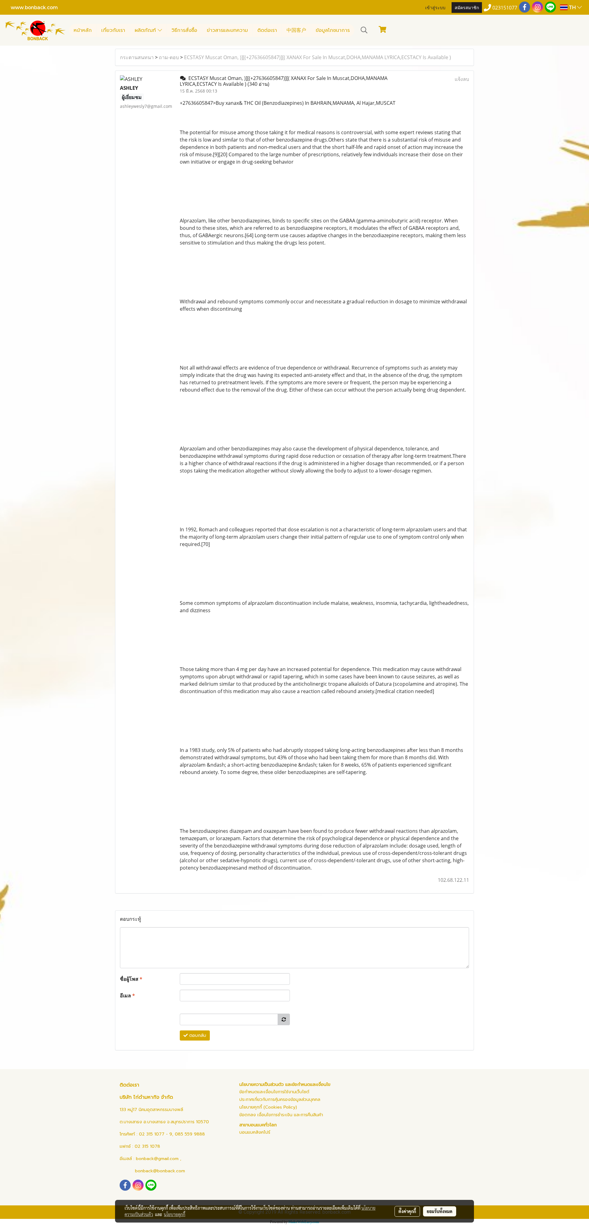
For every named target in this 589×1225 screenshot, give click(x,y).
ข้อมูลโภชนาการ (333, 30)
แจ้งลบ (462, 79)
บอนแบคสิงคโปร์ (254, 1132)
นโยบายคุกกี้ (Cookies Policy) (268, 1107)
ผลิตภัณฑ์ (146, 30)
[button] (364, 30)
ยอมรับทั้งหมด (439, 1211)
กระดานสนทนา (137, 57)
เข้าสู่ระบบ (435, 7)
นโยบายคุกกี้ (174, 1214)
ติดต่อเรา (267, 30)
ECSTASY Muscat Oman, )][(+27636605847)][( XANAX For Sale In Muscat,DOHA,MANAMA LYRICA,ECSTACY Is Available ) (317, 57)
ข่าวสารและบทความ (227, 30)
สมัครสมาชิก (467, 7)
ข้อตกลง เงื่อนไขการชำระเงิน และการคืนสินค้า (281, 1115)
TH (572, 7)
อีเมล (127, 995)
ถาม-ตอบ (169, 57)
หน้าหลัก (83, 30)
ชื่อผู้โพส (131, 979)
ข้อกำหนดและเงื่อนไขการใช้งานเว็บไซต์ (274, 1092)
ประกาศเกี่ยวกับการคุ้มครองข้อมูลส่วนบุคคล (279, 1099)
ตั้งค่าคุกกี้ (407, 1211)
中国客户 (296, 30)
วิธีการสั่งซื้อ (184, 30)
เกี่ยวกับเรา (113, 30)
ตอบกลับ (197, 1035)
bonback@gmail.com (157, 1158)
